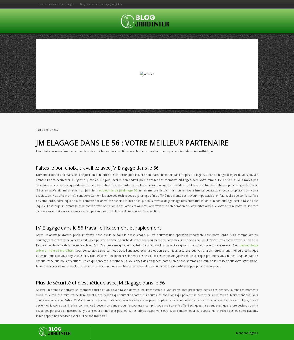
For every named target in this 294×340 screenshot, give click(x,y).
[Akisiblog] (147, 20)
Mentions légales (247, 333)
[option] (147, 74)
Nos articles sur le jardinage (56, 4)
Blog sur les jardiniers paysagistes (101, 4)
